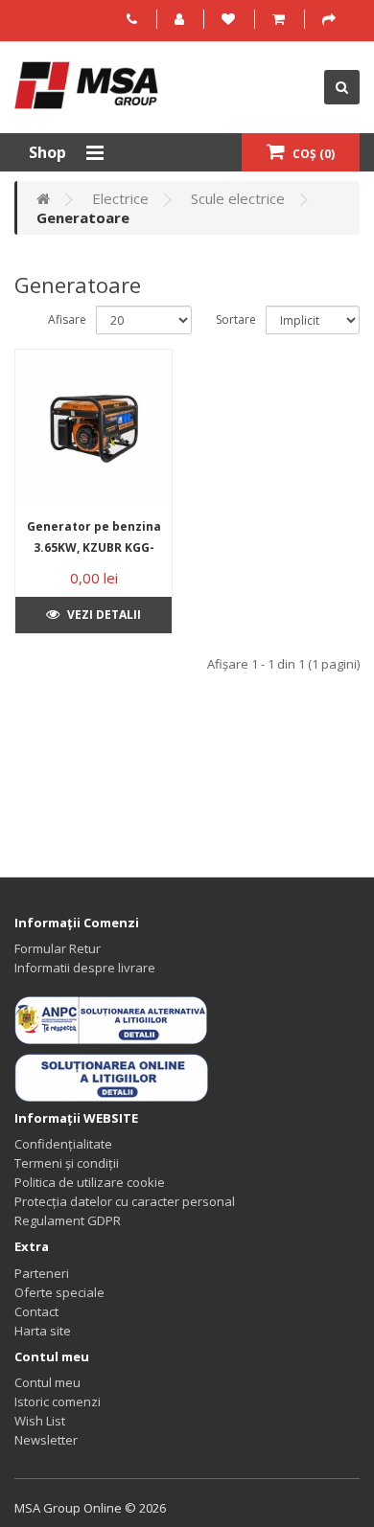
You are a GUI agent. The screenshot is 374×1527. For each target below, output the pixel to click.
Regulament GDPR (67, 1220)
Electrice (120, 198)
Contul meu (47, 1382)
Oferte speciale (59, 1292)
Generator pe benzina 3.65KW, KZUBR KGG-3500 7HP (94, 547)
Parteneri (41, 1273)
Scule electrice (238, 198)
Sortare (236, 319)
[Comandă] (331, 19)
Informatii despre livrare (84, 967)
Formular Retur (57, 948)
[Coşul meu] (281, 19)
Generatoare (82, 217)
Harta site (42, 1330)
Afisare (67, 319)
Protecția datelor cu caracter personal (124, 1201)
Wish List (39, 1420)
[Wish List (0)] (231, 19)
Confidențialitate (63, 1143)
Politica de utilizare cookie (89, 1182)
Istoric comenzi (57, 1401)
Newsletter (46, 1439)
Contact (36, 1311)
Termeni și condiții (66, 1163)
